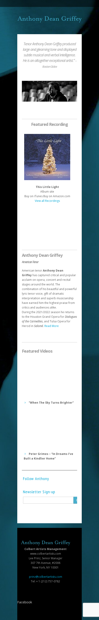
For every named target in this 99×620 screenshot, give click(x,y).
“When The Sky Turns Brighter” (51, 403)
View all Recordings (47, 201)
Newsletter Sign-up (39, 491)
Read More (51, 326)
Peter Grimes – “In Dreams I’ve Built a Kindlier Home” (48, 456)
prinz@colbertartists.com (45, 577)
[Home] (49, 19)
